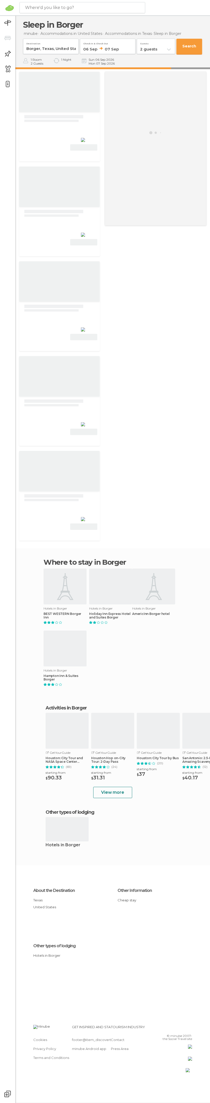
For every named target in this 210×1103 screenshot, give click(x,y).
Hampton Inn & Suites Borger (61, 677)
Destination (33, 42)
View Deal (83, 147)
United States (44, 907)
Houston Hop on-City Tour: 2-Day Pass (108, 760)
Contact (117, 1040)
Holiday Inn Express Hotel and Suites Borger (110, 615)
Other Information (135, 890)
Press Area (120, 1049)
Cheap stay (127, 900)
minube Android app (89, 1049)
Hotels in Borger (63, 845)
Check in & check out (95, 42)
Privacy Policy (44, 1049)
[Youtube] (189, 1028)
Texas (38, 900)
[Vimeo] (182, 1028)
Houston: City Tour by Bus (158, 758)
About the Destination (54, 890)
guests (144, 42)
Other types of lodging (54, 945)
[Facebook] (169, 1028)
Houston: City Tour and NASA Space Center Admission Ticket (64, 760)
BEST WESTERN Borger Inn (62, 615)
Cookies (40, 1040)
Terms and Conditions (51, 1058)
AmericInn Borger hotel (151, 614)
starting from (56, 773)
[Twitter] (175, 1028)
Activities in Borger (66, 708)
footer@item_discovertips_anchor (100, 1040)
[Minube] (9, 8)
